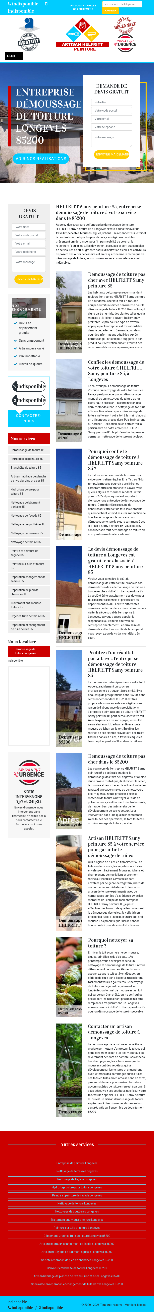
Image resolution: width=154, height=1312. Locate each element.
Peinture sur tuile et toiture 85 (28, 566)
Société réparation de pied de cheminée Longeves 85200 (77, 1260)
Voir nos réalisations (41, 158)
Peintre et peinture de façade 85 (24, 553)
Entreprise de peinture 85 (27, 458)
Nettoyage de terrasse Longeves (77, 1171)
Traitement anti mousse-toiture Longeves (77, 1219)
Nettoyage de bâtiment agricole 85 (25, 504)
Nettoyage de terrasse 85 (27, 533)
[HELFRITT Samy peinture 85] (82, 34)
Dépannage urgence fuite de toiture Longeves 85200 (77, 1235)
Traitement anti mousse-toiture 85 (26, 605)
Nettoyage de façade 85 (26, 515)
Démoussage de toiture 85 (27, 450)
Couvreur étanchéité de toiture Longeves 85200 (77, 1268)
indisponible (24, 4)
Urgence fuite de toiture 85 (28, 616)
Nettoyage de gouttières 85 (28, 524)
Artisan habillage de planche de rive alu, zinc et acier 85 (29, 478)
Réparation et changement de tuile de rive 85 (28, 627)
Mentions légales (135, 1304)
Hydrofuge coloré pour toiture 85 (25, 491)
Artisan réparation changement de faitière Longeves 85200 (77, 1243)
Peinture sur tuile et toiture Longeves (77, 1227)
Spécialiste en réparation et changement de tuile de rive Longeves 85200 (77, 1284)
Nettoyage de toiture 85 (26, 542)
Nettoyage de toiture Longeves (77, 1203)
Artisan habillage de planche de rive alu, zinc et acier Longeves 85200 (77, 1276)
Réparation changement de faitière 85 (28, 579)
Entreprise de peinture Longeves (77, 1163)
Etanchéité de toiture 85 (26, 467)
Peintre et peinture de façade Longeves (77, 1195)
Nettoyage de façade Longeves (77, 1179)
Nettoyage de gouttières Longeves (77, 1211)
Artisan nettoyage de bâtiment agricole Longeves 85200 (77, 1251)
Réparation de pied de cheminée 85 (24, 592)
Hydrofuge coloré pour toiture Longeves (77, 1187)
